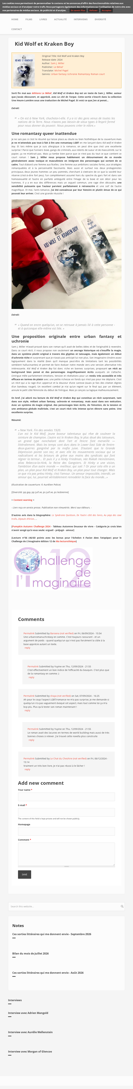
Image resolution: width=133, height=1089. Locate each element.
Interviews (81, 19)
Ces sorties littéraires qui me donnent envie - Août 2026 (48, 972)
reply (27, 647)
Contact (16, 29)
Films (28, 19)
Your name (25, 789)
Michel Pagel (61, 70)
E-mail (22, 805)
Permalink (29, 633)
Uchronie (72, 74)
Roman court (98, 74)
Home (14, 19)
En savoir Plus (78, 10)
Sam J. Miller (57, 63)
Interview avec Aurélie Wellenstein (30, 1032)
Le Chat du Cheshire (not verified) (68, 758)
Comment (24, 839)
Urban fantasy (58, 74)
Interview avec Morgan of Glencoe (30, 1051)
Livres (43, 19)
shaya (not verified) (60, 695)
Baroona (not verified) (62, 633)
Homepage (24, 824)
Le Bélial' (58, 66)
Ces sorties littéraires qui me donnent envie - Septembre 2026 (51, 934)
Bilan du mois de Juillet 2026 (30, 953)
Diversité (100, 19)
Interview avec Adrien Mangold (28, 1013)
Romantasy (84, 74)
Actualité (60, 19)
